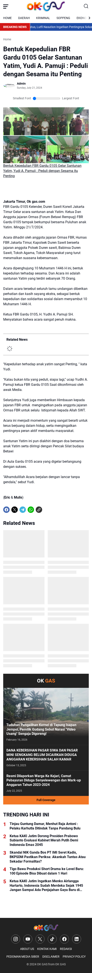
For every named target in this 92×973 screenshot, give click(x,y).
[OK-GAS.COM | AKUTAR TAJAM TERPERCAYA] (45, 6)
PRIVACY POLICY (74, 956)
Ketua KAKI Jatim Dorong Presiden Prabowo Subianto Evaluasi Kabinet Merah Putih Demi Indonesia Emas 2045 (44, 840)
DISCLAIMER (50, 956)
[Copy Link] (39, 509)
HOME (7, 18)
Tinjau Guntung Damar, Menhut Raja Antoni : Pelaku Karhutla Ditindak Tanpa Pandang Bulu (45, 826)
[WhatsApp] (31, 509)
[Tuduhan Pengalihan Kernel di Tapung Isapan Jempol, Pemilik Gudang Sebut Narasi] (46, 716)
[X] (14, 509)
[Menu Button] (5, 6)
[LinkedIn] (76, 939)
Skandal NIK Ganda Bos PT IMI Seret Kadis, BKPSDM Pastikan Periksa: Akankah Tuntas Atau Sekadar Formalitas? (48, 856)
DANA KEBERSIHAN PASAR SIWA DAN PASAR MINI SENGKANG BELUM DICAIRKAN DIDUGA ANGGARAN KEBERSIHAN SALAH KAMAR (42, 754)
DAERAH (24, 18)
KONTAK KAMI (47, 949)
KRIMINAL (43, 18)
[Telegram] (22, 509)
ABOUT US (27, 949)
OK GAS (42, 964)
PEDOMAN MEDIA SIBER (22, 956)
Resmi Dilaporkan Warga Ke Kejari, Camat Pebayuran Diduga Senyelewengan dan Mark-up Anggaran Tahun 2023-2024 (43, 780)
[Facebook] (6, 509)
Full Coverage (46, 800)
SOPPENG (63, 18)
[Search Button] (86, 6)
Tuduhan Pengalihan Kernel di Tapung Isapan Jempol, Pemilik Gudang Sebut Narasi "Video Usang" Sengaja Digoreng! (41, 729)
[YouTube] (27, 939)
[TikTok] (52, 939)
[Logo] (46, 927)
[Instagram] (15, 939)
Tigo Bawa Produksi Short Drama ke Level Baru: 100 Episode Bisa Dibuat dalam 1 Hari (47, 871)
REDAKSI (66, 949)
